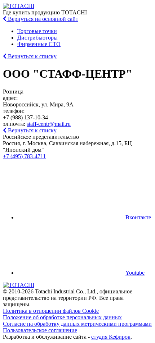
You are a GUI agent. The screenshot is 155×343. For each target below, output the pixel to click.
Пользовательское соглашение (40, 330)
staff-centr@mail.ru (49, 124)
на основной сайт (43, 19)
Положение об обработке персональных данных (62, 317)
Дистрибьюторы (37, 38)
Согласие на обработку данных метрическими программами (77, 324)
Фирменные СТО (39, 44)
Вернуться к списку (31, 56)
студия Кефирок (110, 337)
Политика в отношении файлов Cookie (51, 311)
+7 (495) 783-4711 (24, 156)
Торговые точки (37, 31)
